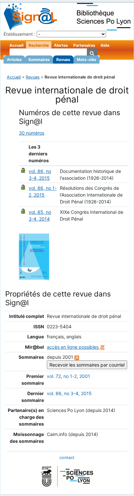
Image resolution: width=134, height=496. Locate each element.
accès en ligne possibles (73, 347)
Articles (14, 59)
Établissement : (19, 34)
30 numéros (31, 133)
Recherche (39, 45)
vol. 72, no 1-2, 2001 (68, 376)
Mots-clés (86, 59)
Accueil (16, 45)
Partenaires (84, 45)
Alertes (61, 45)
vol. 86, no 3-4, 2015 (69, 393)
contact (67, 457)
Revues (63, 59)
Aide (104, 45)
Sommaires (39, 59)
